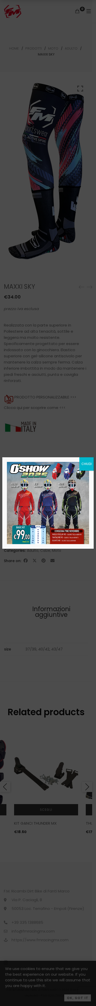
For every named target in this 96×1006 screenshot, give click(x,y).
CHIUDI (86, 464)
